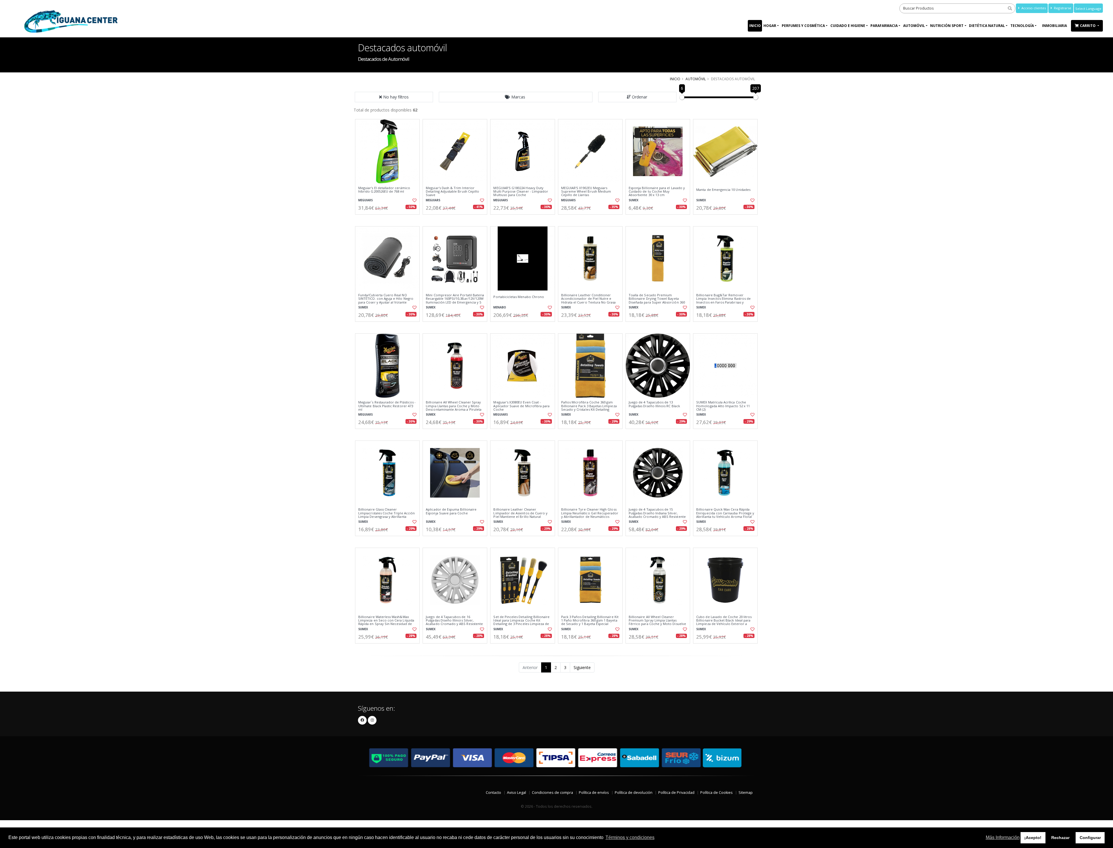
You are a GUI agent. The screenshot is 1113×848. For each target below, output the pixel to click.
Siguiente (582, 667)
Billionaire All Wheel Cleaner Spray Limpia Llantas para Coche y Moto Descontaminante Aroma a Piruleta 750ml (453, 408)
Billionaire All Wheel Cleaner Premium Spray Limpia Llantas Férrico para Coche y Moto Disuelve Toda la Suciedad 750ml (657, 622)
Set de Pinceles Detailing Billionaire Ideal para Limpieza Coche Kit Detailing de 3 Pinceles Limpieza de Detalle (521, 622)
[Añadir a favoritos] (414, 200)
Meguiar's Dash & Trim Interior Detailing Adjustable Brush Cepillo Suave (452, 191)
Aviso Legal (516, 792)
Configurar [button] (1090, 837)
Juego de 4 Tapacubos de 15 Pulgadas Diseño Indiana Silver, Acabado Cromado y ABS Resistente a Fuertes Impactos (657, 515)
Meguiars (365, 200)
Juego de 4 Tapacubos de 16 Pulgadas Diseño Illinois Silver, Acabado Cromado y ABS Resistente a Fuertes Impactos (454, 622)
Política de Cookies (716, 792)
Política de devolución (633, 792)
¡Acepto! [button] (1032, 837)
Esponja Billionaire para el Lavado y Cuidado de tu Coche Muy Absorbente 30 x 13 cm (657, 191)
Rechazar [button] (1060, 837)
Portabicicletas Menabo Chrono (518, 297)
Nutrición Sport (946, 25)
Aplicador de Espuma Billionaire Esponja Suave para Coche (451, 511)
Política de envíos (594, 792)
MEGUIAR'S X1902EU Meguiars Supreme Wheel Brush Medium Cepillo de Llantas (586, 191)
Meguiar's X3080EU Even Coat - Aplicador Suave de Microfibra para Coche (521, 406)
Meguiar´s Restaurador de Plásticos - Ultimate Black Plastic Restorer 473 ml (387, 406)
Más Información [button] (1003, 837)
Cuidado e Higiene (847, 25)
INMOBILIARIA (1054, 25)
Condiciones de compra (552, 792)
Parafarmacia (884, 25)
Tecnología (1022, 25)
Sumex (634, 200)
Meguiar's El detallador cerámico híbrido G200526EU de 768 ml (384, 189)
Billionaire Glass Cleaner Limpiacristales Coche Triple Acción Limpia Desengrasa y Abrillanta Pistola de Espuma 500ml (386, 515)
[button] (515, 97)
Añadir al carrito (389, 219)
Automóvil (914, 25)
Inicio (755, 25)
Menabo (499, 307)
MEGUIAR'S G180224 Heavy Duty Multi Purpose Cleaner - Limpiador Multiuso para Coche (520, 191)
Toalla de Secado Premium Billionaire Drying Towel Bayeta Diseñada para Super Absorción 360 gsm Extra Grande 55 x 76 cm (657, 300)
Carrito (1088, 25)
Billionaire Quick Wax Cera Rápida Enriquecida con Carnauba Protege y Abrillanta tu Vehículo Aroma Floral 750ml (725, 515)
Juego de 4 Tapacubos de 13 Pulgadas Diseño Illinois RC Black (654, 404)
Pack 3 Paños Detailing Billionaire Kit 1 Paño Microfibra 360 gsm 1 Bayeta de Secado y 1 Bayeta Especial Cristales (590, 622)
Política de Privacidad (676, 792)
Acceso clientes (1033, 8)
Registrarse (1062, 8)
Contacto (493, 792)
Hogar (769, 25)
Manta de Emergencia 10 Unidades (723, 189)
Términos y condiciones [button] (629, 837)
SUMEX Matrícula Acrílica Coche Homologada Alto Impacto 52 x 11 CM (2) (723, 406)
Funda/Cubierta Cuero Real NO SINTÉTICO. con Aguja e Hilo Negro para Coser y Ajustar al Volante (385, 298)
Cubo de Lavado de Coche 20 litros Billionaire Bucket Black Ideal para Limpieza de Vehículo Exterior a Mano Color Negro (724, 622)
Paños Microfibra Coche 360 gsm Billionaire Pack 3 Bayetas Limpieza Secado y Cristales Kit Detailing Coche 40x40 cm (589, 408)
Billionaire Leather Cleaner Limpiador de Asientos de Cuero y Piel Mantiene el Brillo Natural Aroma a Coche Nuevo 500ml (520, 515)
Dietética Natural (987, 25)
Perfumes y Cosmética (803, 25)
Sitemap (746, 792)
